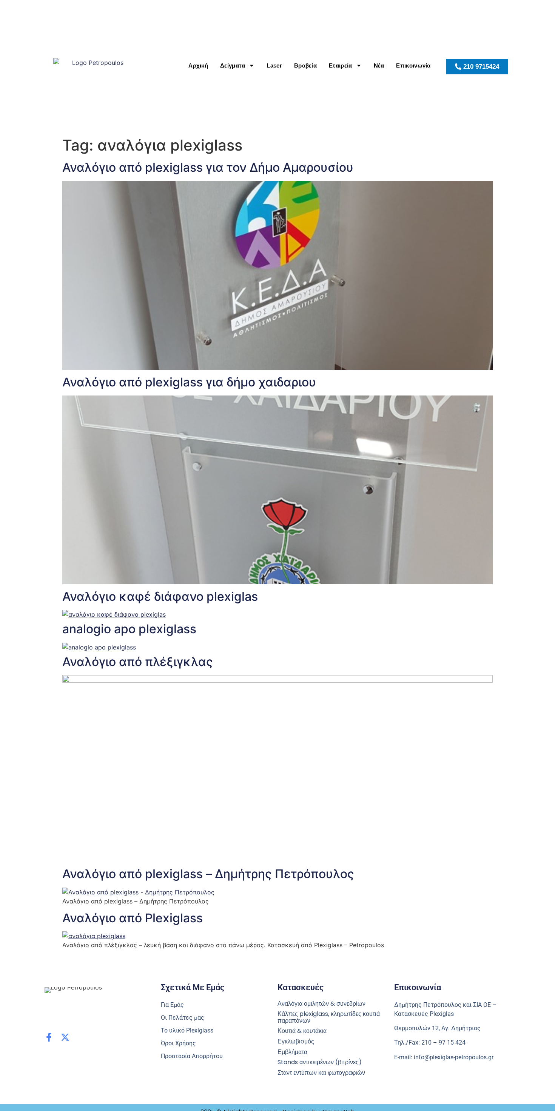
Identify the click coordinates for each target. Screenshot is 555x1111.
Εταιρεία (340, 65)
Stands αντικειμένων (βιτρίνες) (320, 1062)
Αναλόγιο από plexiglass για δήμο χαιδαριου (189, 382)
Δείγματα (232, 65)
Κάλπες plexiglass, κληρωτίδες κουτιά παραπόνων (329, 1017)
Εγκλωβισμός (296, 1041)
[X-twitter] (65, 1037)
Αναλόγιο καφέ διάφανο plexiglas (160, 596)
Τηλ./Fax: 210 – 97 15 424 (430, 1042)
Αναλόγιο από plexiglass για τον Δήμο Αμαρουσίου (207, 167)
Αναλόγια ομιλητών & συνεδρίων (321, 1003)
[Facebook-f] (49, 1037)
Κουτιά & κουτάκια (302, 1031)
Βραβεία (305, 65)
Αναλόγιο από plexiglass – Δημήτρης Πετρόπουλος (208, 873)
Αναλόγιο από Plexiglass (132, 918)
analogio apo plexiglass (129, 629)
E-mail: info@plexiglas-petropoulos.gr (443, 1057)
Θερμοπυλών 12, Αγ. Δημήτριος (437, 1028)
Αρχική (198, 65)
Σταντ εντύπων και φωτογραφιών (321, 1072)
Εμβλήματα (292, 1052)
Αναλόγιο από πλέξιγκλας (137, 661)
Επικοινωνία (413, 65)
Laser (274, 65)
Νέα (379, 65)
